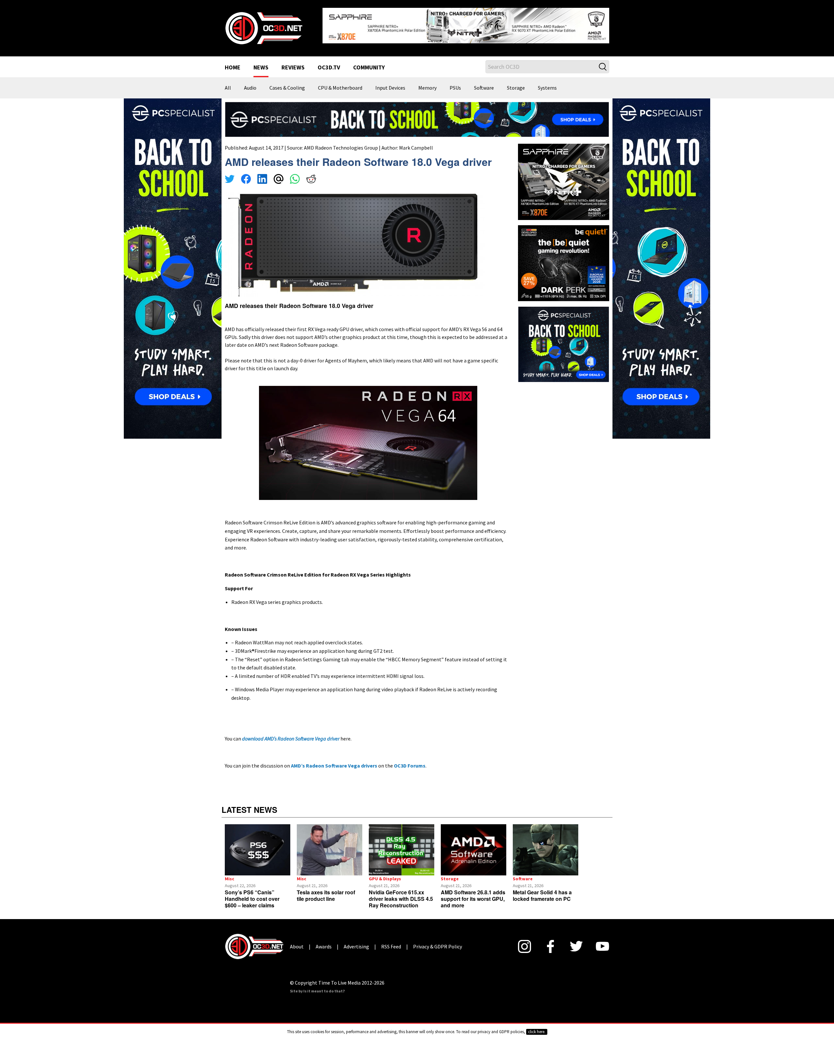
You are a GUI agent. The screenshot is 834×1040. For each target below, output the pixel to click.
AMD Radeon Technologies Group (341, 142)
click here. (536, 1031)
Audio (250, 83)
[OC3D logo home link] (263, 25)
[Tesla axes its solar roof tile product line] (329, 844)
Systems (547, 83)
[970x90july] (417, 113)
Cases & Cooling (287, 83)
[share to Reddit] (311, 175)
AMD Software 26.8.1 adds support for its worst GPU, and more (473, 893)
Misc (229, 873)
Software (484, 83)
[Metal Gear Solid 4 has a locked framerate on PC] (545, 844)
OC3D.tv (329, 62)
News (260, 62)
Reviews (293, 62)
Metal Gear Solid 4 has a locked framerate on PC (542, 890)
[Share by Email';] (278, 175)
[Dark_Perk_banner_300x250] (563, 257)
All (228, 83)
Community (369, 62)
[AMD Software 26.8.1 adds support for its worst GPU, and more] (473, 844)
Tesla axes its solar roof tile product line (326, 890)
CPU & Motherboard (340, 83)
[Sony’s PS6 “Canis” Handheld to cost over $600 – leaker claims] (257, 844)
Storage (516, 83)
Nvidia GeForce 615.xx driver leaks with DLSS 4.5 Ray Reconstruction (401, 893)
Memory (427, 83)
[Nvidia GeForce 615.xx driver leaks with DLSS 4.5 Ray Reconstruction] (401, 844)
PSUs (455, 83)
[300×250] (563, 338)
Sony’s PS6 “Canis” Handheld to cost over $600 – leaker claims (252, 893)
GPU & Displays (385, 873)
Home (232, 62)
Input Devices (390, 83)
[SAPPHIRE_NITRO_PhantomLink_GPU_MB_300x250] (563, 176)
